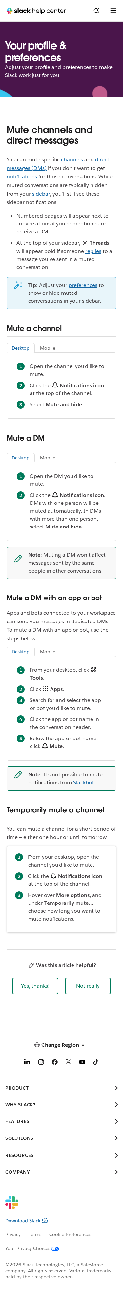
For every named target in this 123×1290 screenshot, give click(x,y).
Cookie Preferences (70, 1234)
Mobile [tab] (47, 348)
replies (93, 251)
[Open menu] (113, 11)
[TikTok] (96, 1063)
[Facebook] (55, 1063)
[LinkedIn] (27, 1063)
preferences (83, 285)
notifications (22, 176)
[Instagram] (41, 1063)
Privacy (13, 1234)
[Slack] (56, 1207)
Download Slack (23, 1221)
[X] (69, 1063)
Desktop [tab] (21, 348)
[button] (35, 986)
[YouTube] (82, 1063)
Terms (35, 1234)
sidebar (41, 193)
